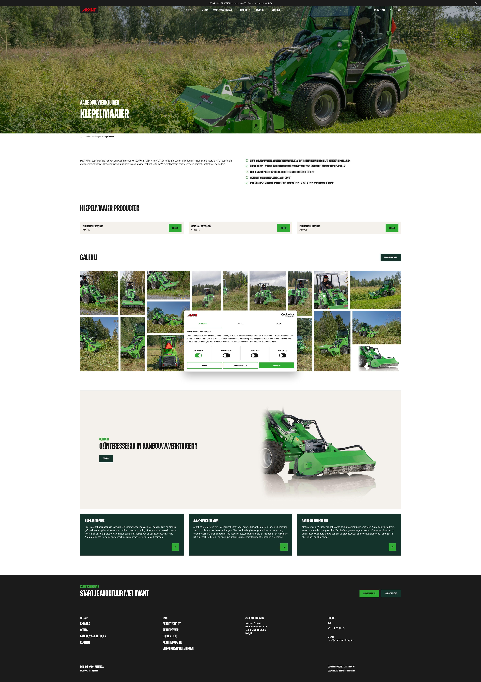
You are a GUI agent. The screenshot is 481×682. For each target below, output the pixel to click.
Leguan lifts (170, 636)
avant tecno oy (172, 624)
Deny (204, 365)
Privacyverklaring (347, 670)
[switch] (226, 355)
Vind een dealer (369, 593)
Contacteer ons (391, 593)
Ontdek (177, 229)
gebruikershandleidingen (178, 648)
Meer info (267, 3)
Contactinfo (379, 9)
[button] (99, 293)
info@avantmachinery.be (340, 640)
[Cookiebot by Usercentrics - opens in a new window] (283, 315)
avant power (170, 630)
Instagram (93, 670)
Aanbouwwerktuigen (222, 9)
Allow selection (240, 365)
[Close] (476, 3)
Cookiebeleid (333, 670)
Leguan (205, 9)
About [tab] (278, 323)
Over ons (260, 9)
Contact (106, 458)
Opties (84, 630)
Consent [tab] (203, 323)
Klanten (244, 9)
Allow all (276, 365)
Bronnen (276, 9)
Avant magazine (172, 642)
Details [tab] (240, 323)
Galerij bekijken (390, 257)
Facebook (84, 670)
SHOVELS (190, 9)
